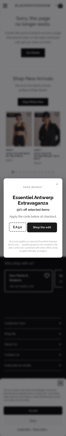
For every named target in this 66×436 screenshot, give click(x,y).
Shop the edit (42, 227)
